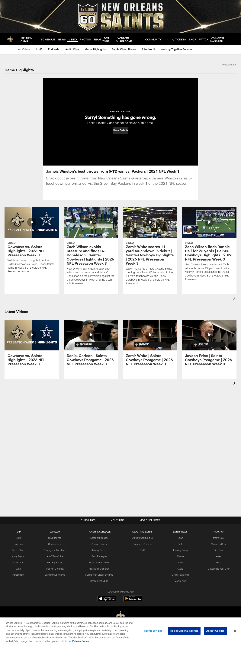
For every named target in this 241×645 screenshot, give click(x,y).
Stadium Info (54, 537)
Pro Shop (218, 531)
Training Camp (180, 550)
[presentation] (234, 299)
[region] (120, 631)
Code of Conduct (55, 568)
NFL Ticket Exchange (99, 568)
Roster (18, 537)
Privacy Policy (80, 641)
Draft (180, 544)
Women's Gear (218, 544)
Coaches (18, 544)
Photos (180, 556)
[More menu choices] (166, 39)
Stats (18, 568)
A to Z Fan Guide (55, 556)
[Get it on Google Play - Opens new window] (132, 600)
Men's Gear (218, 537)
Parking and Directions (54, 550)
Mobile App (180, 581)
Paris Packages (99, 556)
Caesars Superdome (55, 574)
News (180, 537)
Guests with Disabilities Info (99, 574)
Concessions (54, 544)
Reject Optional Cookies (184, 630)
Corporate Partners (142, 544)
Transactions (18, 574)
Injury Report (18, 556)
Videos (180, 562)
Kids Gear (218, 550)
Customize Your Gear (219, 568)
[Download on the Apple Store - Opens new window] (107, 599)
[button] (120, 130)
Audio (180, 568)
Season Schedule (99, 581)
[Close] (235, 631)
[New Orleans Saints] (120, 615)
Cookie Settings (153, 630)
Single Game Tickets (99, 562)
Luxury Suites (99, 550)
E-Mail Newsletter (180, 574)
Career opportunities (142, 537)
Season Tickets (99, 544)
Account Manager (99, 537)
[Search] (172, 39)
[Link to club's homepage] (10, 38)
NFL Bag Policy (54, 562)
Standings (18, 562)
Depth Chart (18, 550)
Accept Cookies (215, 630)
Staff (142, 550)
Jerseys (219, 556)
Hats (218, 562)
